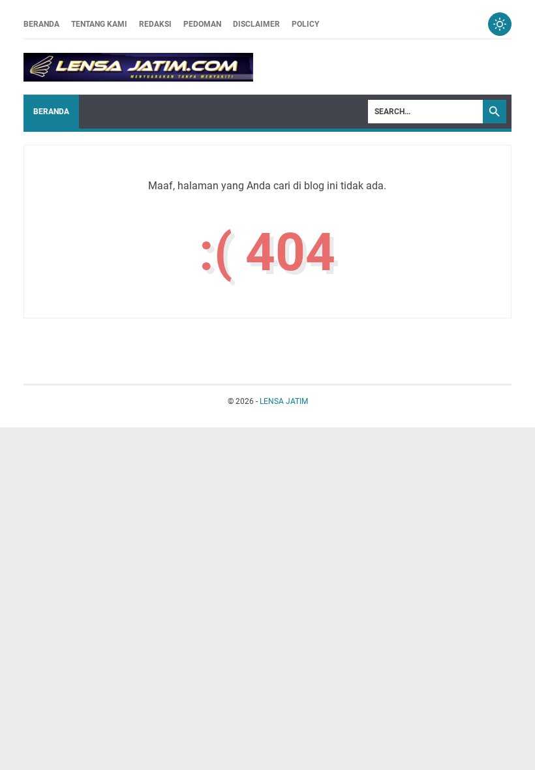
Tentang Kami (99, 24)
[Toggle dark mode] (500, 24)
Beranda (41, 24)
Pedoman (202, 24)
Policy (305, 24)
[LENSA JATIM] (138, 67)
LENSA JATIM (284, 401)
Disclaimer (256, 24)
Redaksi (155, 24)
